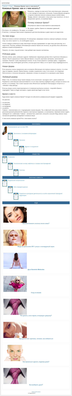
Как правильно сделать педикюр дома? (36, 362)
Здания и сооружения (31, 146)
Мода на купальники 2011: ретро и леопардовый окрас (36, 246)
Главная (4, 6)
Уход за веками (36, 292)
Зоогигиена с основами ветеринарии (25, 133)
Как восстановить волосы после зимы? (36, 223)
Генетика (22, 170)
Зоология (22, 140)
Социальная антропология (16, 180)
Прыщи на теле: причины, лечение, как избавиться (36, 339)
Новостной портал (36, 391)
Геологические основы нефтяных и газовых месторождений (32, 163)
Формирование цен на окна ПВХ (18, 127)
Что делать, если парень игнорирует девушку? (36, 315)
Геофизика (11, 157)
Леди (10, 6)
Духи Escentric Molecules (36, 269)
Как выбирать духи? (36, 385)
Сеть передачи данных (21, 187)
